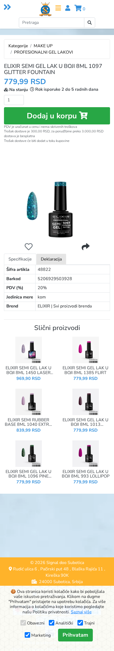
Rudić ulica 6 (25, 569)
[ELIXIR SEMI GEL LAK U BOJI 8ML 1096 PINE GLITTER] (29, 453)
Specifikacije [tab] (20, 259)
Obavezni (36, 623)
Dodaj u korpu (53, 116)
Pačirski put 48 (54, 569)
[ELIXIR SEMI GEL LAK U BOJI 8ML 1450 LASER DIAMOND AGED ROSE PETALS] (29, 350)
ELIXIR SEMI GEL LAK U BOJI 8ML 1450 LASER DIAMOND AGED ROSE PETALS (28, 370)
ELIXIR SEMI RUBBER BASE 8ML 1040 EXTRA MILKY (28, 422)
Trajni (89, 623)
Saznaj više (81, 612)
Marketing (41, 635)
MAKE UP (43, 46)
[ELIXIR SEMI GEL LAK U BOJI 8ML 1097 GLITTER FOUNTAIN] (57, 190)
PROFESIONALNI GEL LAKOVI (43, 52)
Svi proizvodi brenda (72, 306)
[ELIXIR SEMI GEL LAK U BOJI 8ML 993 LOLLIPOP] (86, 453)
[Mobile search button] (89, 23)
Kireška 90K (57, 575)
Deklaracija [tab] (51, 259)
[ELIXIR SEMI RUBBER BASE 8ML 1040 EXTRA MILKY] (29, 401)
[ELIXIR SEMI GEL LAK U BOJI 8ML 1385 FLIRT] (86, 350)
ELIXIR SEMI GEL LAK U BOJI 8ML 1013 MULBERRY (85, 422)
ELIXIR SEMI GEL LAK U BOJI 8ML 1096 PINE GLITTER (28, 474)
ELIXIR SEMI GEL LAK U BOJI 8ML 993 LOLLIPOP (85, 474)
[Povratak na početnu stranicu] (45, 9)
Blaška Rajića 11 (87, 569)
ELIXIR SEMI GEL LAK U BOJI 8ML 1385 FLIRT (85, 370)
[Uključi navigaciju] (58, 8)
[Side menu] (6, 6)
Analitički (64, 623)
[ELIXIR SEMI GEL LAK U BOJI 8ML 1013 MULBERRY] (86, 401)
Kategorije (18, 46)
